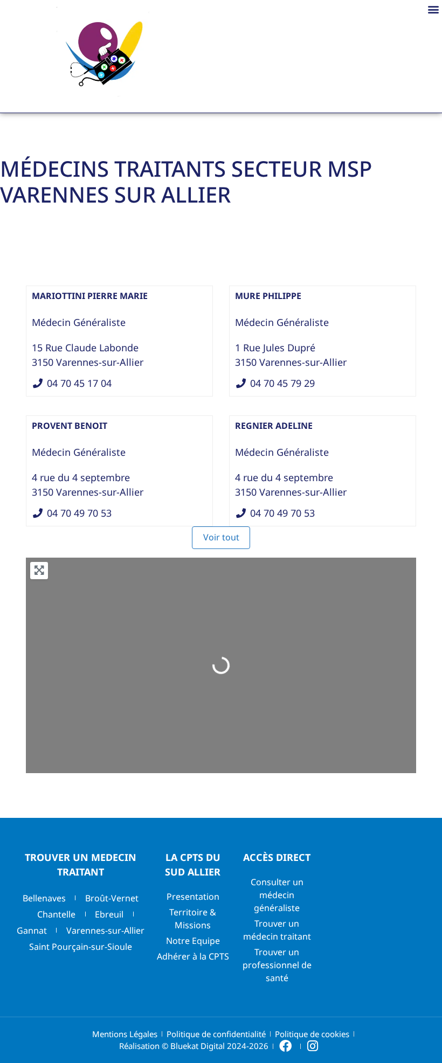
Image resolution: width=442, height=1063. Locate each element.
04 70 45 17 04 (79, 383)
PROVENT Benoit (69, 426)
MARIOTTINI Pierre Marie (90, 296)
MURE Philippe (268, 296)
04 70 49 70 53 (79, 512)
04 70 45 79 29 (282, 383)
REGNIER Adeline (274, 426)
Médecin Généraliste (79, 322)
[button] (433, 9)
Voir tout (221, 537)
